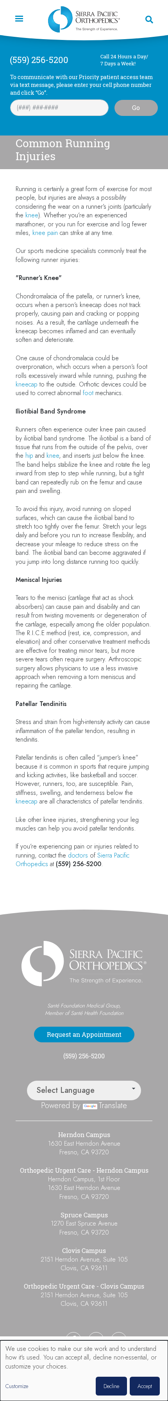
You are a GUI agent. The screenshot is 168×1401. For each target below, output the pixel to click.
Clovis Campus (84, 1250)
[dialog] (84, 1370)
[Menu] (18, 19)
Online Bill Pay (37, 1339)
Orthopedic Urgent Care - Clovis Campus (84, 1286)
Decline (111, 1386)
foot (88, 392)
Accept (145, 1386)
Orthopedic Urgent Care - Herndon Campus (84, 1170)
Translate (112, 1105)
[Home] (84, 19)
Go (136, 107)
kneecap (27, 384)
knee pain (45, 232)
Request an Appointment (84, 1034)
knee (31, 215)
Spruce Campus (84, 1215)
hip (29, 455)
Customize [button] (16, 1386)
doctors (78, 855)
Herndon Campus (84, 1134)
